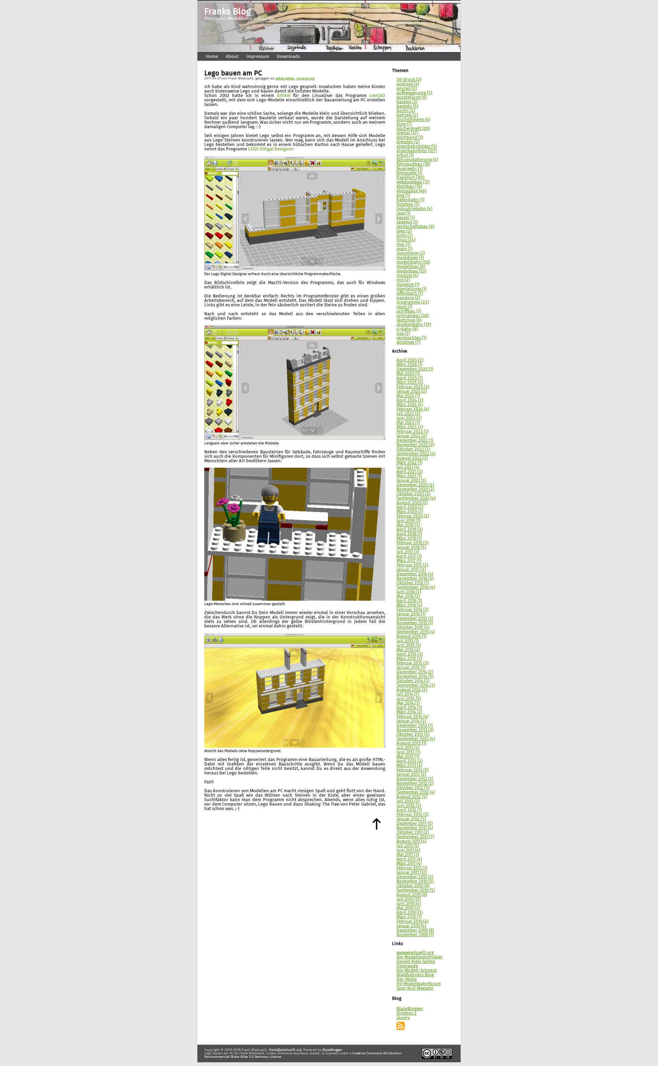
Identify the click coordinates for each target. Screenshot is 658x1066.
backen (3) (407, 102)
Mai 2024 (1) (408, 396)
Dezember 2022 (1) (415, 440)
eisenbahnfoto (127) (417, 151)
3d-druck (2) (409, 79)
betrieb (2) (407, 115)
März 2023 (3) (410, 427)
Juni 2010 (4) (409, 904)
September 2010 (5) (416, 890)
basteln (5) (407, 106)
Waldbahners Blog (415, 975)
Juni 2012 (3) (409, 806)
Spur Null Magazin (415, 988)
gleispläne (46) (411, 191)
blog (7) (404, 124)
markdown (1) (410, 258)
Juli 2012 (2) (408, 801)
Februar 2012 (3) (412, 814)
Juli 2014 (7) (408, 694)
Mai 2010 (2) (408, 908)
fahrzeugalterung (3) (417, 160)
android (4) (408, 84)
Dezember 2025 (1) (415, 369)
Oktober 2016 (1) (413, 583)
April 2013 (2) (410, 761)
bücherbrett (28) (413, 128)
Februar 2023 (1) (412, 431)
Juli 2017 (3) (408, 552)
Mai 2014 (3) (408, 703)
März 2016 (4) (409, 605)
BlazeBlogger (410, 1009)
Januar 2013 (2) (411, 774)
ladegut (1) (407, 222)
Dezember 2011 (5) (414, 823)
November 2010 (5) (415, 881)
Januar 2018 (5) (411, 547)
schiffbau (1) (409, 311)
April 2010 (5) (410, 912)
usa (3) (403, 333)
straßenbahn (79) (414, 324)
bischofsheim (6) (413, 120)
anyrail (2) (407, 88)
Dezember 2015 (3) (415, 618)
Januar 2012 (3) (411, 819)
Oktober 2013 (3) (413, 734)
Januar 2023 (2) (412, 436)
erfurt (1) (405, 155)
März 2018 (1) (409, 538)
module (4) (407, 275)
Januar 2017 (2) (411, 569)
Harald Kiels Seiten (416, 961)
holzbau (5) (408, 204)
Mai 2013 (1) (408, 757)
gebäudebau (285, 78)
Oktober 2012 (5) (413, 788)
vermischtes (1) (411, 338)
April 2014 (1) (409, 708)
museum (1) (408, 284)
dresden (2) (408, 142)
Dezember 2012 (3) (415, 779)
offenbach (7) (410, 293)
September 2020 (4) (416, 498)
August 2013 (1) (411, 743)
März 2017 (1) (409, 561)
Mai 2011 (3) (408, 855)
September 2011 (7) (415, 837)
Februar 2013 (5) (412, 770)
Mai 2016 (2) (408, 596)
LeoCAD (377, 96)
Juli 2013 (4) (408, 748)
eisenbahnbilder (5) (417, 146)
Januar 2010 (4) (411, 926)
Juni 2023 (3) (409, 418)
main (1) (404, 249)
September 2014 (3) (416, 685)
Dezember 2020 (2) (415, 485)
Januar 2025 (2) (412, 391)
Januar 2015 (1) (411, 667)
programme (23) (413, 302)
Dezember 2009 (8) (415, 930)
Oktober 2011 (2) (413, 832)
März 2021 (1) (409, 476)
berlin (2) (406, 111)
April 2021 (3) (410, 471)
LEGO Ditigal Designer (270, 149)
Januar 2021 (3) (411, 480)
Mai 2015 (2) (408, 650)
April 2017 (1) (409, 556)
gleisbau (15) (409, 186)
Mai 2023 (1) (408, 422)
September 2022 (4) (416, 454)
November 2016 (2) (415, 578)
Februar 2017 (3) (412, 565)
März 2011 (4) (409, 863)
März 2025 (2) (410, 382)
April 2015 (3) (410, 654)
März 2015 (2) (409, 659)
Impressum (257, 56)
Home (212, 56)
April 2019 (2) (410, 529)
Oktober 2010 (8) (413, 886)
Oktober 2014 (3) (413, 681)
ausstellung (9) (412, 97)
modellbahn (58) (413, 262)
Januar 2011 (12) (412, 872)
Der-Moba (407, 979)
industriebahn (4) (414, 209)
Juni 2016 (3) (409, 592)
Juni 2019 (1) (408, 520)
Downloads (288, 56)
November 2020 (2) (415, 489)
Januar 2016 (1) (411, 614)
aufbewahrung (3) (414, 93)
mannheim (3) (411, 253)
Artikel (284, 96)
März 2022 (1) (409, 463)
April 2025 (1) (410, 378)
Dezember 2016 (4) (415, 574)
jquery (403, 1018)
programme (305, 78)
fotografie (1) (409, 173)
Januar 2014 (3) (411, 721)
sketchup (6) (409, 320)
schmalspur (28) (413, 316)
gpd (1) (403, 195)
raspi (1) (404, 307)
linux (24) (406, 240)
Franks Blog (227, 12)
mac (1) (403, 244)
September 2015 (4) (416, 632)
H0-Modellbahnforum (419, 984)
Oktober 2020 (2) (413, 494)
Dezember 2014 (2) (415, 672)
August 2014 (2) (412, 690)
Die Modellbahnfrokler (420, 957)
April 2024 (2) (410, 400)
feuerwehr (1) (410, 169)
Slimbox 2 (406, 1013)
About (232, 56)
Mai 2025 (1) (408, 373)
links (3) (405, 235)
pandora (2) (408, 298)
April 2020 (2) (410, 507)
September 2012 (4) (416, 792)
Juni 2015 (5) (409, 645)
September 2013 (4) (416, 739)
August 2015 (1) (411, 636)
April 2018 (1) (409, 534)
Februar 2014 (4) (412, 716)
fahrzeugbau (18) (413, 164)
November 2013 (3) (415, 730)
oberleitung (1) (411, 289)
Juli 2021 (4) (408, 467)
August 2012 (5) (412, 797)
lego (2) (404, 231)
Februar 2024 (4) (413, 409)
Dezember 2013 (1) (414, 725)
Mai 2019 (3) (408, 525)
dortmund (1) (410, 137)
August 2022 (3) (412, 458)
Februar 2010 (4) (412, 921)
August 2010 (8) (412, 895)
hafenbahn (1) (410, 200)
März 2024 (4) (410, 405)
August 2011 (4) (411, 841)
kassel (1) (406, 218)
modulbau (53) (411, 271)
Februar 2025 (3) (413, 387)
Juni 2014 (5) (409, 699)
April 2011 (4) (409, 859)
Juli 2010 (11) (409, 899)
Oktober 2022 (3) (413, 449)
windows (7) (408, 342)
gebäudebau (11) (413, 182)
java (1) (403, 213)
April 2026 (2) (410, 360)
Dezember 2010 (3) (415, 877)
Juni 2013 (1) (408, 752)
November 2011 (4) (415, 828)
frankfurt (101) (410, 177)
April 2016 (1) (409, 601)
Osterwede (407, 966)
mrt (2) (403, 280)
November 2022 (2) (415, 445)
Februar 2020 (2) (413, 516)
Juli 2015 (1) (408, 641)
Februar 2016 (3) (412, 610)
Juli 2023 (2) (408, 414)
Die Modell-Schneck (417, 970)
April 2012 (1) (409, 810)
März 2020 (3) (410, 512)
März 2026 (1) (409, 365)
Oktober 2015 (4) (413, 627)
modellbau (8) (411, 267)
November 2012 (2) (415, 783)
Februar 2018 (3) (412, 543)
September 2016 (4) (416, 587)
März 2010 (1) (409, 917)
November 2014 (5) (415, 676)
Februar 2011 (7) (412, 868)
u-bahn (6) (407, 329)
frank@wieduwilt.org (285, 1050)
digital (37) (407, 133)
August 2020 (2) (412, 503)
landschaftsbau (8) (415, 226)
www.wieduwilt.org (415, 953)
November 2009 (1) (415, 935)
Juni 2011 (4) (408, 850)
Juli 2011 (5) (408, 846)
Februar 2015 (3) (412, 663)
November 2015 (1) (415, 623)
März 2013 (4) (409, 765)
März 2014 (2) (409, 712)
